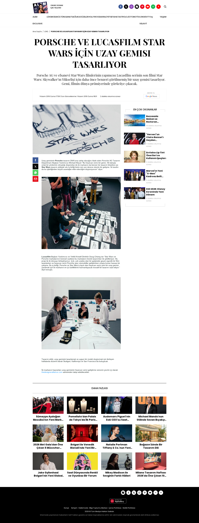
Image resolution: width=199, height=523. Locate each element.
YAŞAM (163, 16)
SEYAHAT (114, 16)
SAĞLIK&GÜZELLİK (80, 16)
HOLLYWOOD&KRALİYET (99, 16)
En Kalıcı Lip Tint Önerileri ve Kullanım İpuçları (144, 152)
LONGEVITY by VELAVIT (146, 20)
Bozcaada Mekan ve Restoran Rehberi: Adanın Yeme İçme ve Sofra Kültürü (142, 117)
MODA (54, 16)
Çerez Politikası (115, 508)
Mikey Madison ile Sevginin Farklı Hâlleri (117, 455)
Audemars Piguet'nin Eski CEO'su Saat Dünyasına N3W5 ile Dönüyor (116, 401)
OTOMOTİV (134, 16)
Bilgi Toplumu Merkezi (98, 508)
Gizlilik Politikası (129, 508)
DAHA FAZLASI (100, 388)
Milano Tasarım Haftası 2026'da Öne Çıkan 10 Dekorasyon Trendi (151, 455)
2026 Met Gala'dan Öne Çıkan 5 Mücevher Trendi (48, 427)
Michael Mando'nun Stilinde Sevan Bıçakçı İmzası (151, 399)
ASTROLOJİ (124, 16)
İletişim (74, 508)
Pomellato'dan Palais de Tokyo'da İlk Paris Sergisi (82, 399)
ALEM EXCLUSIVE (37, 20)
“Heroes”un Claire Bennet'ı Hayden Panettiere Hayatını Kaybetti (140, 135)
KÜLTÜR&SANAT (64, 16)
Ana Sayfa (37, 31)
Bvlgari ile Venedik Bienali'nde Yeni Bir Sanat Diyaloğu (82, 427)
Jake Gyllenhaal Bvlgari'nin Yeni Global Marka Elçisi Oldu (48, 455)
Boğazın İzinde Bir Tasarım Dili (151, 425)
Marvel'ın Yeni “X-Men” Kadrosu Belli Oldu (143, 170)
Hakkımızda (83, 508)
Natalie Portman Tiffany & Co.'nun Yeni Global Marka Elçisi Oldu (116, 428)
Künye (66, 508)
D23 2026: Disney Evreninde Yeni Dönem (143, 188)
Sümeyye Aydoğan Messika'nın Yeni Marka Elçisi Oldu (48, 399)
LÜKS (49, 16)
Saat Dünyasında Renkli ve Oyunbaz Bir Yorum (82, 455)
